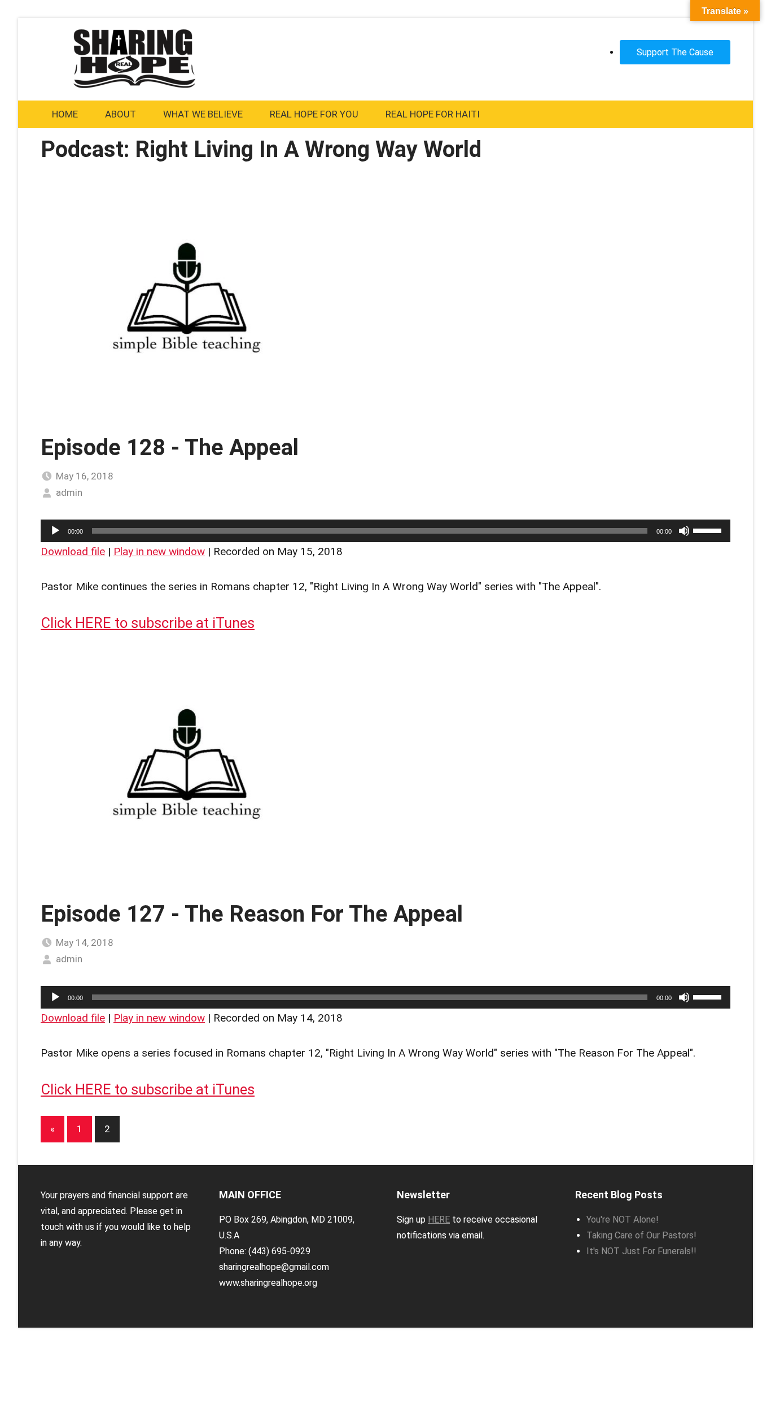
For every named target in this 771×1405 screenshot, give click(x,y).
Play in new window (159, 551)
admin (69, 492)
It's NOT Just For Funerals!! (641, 1251)
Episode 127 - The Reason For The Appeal (252, 914)
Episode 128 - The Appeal (170, 447)
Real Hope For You (314, 114)
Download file (73, 551)
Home (65, 114)
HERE (439, 1219)
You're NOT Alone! (622, 1219)
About (120, 114)
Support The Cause (675, 52)
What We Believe (203, 114)
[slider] (709, 530)
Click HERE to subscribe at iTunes (148, 622)
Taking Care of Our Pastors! (641, 1235)
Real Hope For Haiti (433, 114)
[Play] (55, 530)
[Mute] (684, 530)
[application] (385, 531)
